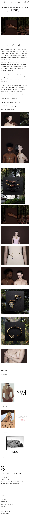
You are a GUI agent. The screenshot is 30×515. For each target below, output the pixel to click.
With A (3, 431)
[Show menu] (1, 2)
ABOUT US (4, 497)
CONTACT (3, 499)
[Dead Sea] (15, 392)
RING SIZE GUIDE (5, 511)
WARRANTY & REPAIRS (7, 506)
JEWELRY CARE (5, 508)
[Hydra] (15, 445)
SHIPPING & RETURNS (7, 504)
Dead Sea (3, 405)
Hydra (2, 457)
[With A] (15, 419)
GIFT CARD (4, 501)
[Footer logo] (3, 468)
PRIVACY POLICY (5, 513)
